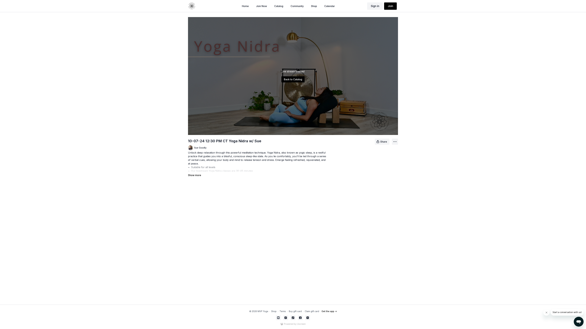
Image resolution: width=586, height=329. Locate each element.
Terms (283, 311)
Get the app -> (329, 311)
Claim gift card (312, 311)
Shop (274, 311)
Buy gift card (295, 311)
